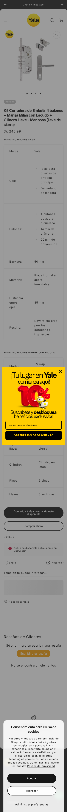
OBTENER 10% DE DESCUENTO (34, 435)
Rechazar (32, 790)
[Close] (60, 371)
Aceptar (32, 778)
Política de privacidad (41, 765)
